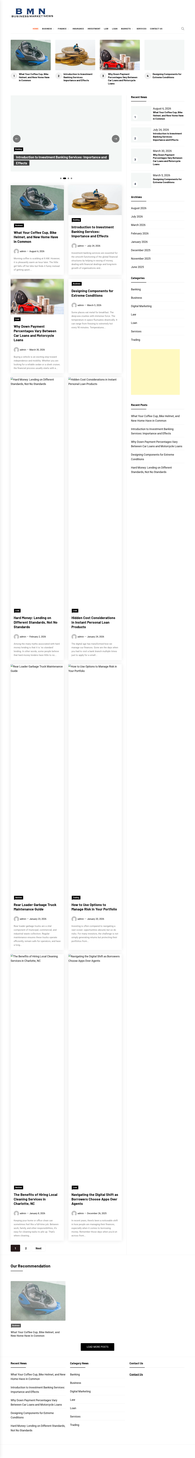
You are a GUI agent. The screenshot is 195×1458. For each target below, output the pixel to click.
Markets (126, 29)
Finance (62, 29)
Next (38, 1248)
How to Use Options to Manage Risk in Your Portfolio (94, 906)
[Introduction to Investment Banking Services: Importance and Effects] (97, 1295)
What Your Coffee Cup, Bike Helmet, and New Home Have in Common (34, 77)
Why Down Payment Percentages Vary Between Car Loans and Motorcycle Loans (122, 79)
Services (141, 29)
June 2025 (137, 267)
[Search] (182, 28)
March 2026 (138, 224)
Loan (114, 29)
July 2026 (137, 216)
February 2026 (140, 233)
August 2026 (138, 208)
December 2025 (140, 250)
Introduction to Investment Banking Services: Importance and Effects (78, 77)
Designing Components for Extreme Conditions (167, 76)
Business (47, 29)
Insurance (78, 29)
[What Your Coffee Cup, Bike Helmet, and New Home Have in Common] (38, 1295)
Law (106, 29)
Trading (76, 898)
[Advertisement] (155, 372)
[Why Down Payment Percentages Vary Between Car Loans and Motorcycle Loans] (156, 1295)
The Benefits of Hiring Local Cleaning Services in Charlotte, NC (35, 1199)
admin (23, 251)
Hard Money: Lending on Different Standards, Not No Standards (35, 622)
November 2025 (141, 258)
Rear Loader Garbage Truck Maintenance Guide (35, 906)
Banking (18, 149)
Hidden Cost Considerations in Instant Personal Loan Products (93, 622)
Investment (94, 29)
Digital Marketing (141, 306)
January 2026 (139, 241)
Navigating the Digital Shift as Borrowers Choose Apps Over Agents (94, 1199)
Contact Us (156, 29)
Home (36, 29)
